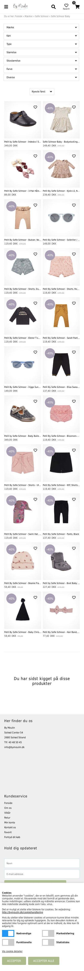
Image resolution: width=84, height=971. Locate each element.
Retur (7, 817)
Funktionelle (8, 942)
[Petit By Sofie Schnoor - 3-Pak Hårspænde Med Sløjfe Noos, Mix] (22, 169)
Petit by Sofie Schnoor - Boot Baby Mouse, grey (61, 583)
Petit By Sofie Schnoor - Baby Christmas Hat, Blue (22, 632)
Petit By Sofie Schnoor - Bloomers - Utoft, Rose (61, 436)
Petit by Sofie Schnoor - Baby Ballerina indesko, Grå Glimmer (22, 436)
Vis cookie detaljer (12, 951)
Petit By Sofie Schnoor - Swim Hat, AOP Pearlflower (22, 534)
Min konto (9, 822)
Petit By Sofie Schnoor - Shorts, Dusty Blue (22, 289)
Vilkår (7, 812)
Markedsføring (48, 933)
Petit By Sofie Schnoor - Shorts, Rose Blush (61, 289)
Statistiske (48, 942)
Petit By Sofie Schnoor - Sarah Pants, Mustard (61, 338)
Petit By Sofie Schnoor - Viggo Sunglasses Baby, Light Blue (22, 387)
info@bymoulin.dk (14, 747)
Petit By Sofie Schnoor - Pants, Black (61, 534)
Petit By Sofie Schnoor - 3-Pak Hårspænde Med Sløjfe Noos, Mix (22, 191)
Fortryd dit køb (12, 837)
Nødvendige (8, 933)
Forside (18, 16)
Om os (8, 808)
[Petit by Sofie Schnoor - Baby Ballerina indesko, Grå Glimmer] (22, 414)
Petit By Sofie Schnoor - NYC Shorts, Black (61, 485)
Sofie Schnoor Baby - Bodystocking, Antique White (61, 142)
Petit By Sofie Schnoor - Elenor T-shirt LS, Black (22, 338)
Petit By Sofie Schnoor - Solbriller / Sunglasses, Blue (61, 240)
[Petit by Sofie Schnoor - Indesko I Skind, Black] (22, 120)
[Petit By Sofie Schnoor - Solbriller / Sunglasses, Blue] (61, 218)
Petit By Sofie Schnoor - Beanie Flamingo (22, 583)
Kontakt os (10, 827)
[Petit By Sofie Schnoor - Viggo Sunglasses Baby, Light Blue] (22, 365)
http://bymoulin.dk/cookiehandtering (22, 912)
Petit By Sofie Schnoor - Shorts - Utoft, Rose (22, 485)
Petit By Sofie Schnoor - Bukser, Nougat (22, 240)
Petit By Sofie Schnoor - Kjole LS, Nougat (61, 191)
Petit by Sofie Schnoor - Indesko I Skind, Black (22, 142)
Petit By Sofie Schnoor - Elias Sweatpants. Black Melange (61, 387)
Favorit (8, 832)
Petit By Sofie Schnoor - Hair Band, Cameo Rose (61, 632)
